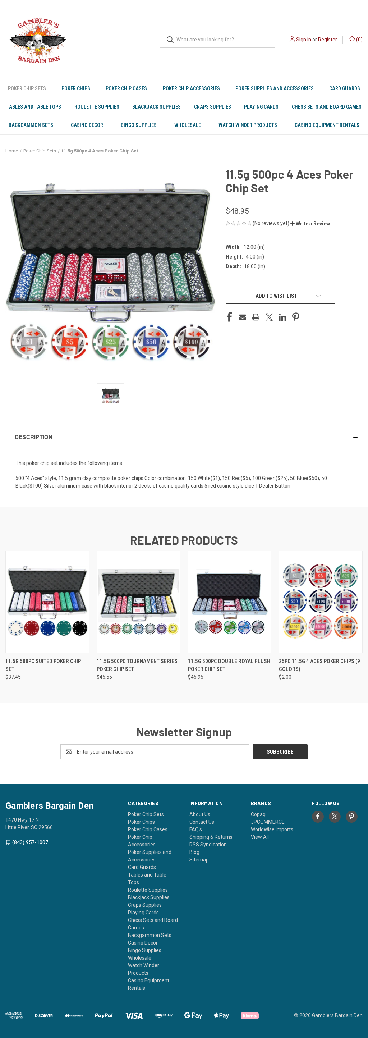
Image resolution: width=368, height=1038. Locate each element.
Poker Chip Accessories (191, 88)
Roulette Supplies (96, 107)
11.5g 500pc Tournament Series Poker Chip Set (137, 665)
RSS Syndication (208, 844)
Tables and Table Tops (33, 107)
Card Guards (344, 88)
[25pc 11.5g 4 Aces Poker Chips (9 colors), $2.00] (320, 602)
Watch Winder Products (247, 125)
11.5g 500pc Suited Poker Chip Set (43, 665)
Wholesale (187, 125)
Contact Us (201, 822)
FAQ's (195, 829)
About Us (199, 814)
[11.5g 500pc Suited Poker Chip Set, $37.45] (47, 602)
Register (327, 39)
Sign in (303, 39)
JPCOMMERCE (268, 822)
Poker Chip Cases (126, 88)
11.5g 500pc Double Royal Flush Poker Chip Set (229, 665)
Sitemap (199, 860)
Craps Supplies (212, 107)
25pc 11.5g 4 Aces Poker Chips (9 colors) (319, 665)
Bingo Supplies (139, 125)
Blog (194, 852)
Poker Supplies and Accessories (274, 88)
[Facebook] (229, 317)
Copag (258, 814)
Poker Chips (75, 88)
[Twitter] (269, 317)
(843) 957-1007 (30, 842)
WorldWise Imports (272, 829)
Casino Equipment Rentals (327, 125)
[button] (310, 224)
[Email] (242, 317)
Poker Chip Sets (27, 88)
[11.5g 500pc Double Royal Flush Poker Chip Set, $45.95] (229, 602)
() (359, 39)
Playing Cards (261, 107)
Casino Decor (87, 125)
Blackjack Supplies (156, 107)
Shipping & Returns (211, 837)
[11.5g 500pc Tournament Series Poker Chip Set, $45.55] (138, 602)
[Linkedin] (282, 317)
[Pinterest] (295, 317)
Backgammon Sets (31, 125)
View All (260, 837)
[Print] (255, 317)
